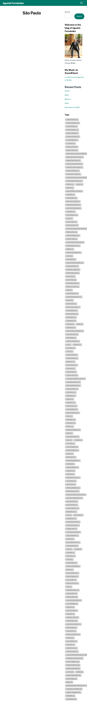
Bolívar (70, 569)
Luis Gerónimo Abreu (74, 600)
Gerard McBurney (73, 412)
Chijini (69, 351)
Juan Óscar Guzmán (73, 624)
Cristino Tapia (72, 239)
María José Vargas (73, 201)
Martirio (70, 249)
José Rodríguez (72, 293)
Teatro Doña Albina (73, 675)
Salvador (70, 324)
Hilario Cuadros (72, 129)
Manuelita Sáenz (72, 590)
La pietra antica (72, 545)
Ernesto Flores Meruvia (74, 164)
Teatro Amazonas (73, 273)
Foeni (69, 416)
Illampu (70, 399)
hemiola (70, 184)
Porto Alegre (71, 678)
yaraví (79, 184)
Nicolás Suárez (72, 389)
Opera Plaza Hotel (73, 522)
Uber (69, 549)
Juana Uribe (71, 579)
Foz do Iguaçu (72, 310)
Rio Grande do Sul (73, 542)
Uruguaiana (71, 320)
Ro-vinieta (78, 515)
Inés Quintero (71, 198)
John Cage (71, 484)
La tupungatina (72, 140)
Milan (69, 682)
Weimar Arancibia (73, 668)
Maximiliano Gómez (73, 204)
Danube (78, 440)
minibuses (71, 368)
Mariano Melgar (72, 133)
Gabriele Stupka (72, 450)
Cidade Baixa (71, 562)
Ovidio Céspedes (73, 170)
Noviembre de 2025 (72, 107)
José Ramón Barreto (74, 208)
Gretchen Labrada (73, 269)
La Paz (70, 672)
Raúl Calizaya (72, 365)
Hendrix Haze (72, 648)
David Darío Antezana (74, 296)
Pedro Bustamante (73, 460)
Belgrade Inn (71, 511)
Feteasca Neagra (73, 525)
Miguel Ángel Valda (73, 160)
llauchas (77, 344)
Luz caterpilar (71, 641)
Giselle (70, 300)
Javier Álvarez (72, 620)
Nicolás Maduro (72, 576)
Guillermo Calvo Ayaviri (74, 167)
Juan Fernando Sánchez (75, 262)
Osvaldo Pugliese (73, 123)
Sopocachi (71, 402)
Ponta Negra (71, 303)
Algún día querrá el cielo (75, 157)
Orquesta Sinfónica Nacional (76, 494)
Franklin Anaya (72, 358)
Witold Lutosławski (73, 487)
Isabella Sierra (72, 597)
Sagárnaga (71, 395)
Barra (79, 324)
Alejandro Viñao (72, 617)
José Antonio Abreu (73, 382)
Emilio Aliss (71, 457)
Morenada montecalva (74, 658)
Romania (70, 474)
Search (67, 12)
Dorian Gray (71, 279)
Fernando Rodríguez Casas (76, 378)
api (68, 344)
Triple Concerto (72, 651)
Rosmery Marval (72, 573)
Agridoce (70, 607)
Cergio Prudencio (73, 665)
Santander (71, 211)
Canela (78, 549)
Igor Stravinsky (72, 501)
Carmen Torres (72, 375)
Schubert (70, 464)
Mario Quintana (72, 314)
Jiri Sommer (71, 481)
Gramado (70, 552)
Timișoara (70, 470)
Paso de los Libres (73, 307)
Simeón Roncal (72, 119)
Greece (70, 426)
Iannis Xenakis (72, 504)
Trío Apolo (71, 699)
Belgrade (70, 695)
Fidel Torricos (71, 406)
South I (67, 91)
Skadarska (71, 419)
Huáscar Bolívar (72, 467)
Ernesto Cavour (72, 225)
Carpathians (71, 518)
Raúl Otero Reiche (73, 477)
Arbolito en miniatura (74, 252)
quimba (70, 187)
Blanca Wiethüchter (73, 385)
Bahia (67, 95)
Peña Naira (71, 259)
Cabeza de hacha (73, 136)
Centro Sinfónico (72, 508)
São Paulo (71, 556)
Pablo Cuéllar (72, 232)
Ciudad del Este (72, 266)
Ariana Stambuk (72, 535)
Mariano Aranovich (73, 634)
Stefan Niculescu (72, 491)
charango (70, 194)
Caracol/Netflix (72, 603)
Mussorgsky (71, 337)
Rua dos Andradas (73, 566)
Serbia (80, 672)
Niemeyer (70, 361)
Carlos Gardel (72, 126)
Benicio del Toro (72, 583)
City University (72, 610)
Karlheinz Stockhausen (74, 498)
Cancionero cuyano (73, 174)
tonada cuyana (72, 150)
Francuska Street (72, 436)
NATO (69, 433)
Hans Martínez (72, 409)
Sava (69, 440)
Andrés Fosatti (72, 354)
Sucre (69, 218)
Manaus (68, 99)
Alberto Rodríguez (73, 235)
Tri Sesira (70, 443)
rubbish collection (73, 341)
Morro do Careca (72, 286)
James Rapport (72, 447)
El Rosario (71, 348)
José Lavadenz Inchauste (75, 242)
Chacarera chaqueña (74, 689)
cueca (69, 256)
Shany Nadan (72, 593)
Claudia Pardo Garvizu (74, 181)
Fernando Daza (72, 334)
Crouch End (71, 631)
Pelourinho (71, 327)
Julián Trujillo (71, 221)
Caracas (70, 539)
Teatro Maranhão (73, 283)
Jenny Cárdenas (73, 661)
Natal (67, 103)
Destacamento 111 (73, 245)
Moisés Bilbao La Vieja (74, 191)
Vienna (70, 453)
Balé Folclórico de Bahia (75, 331)
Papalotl (70, 637)
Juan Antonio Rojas (73, 532)
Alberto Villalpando (73, 692)
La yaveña (71, 143)
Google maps (71, 528)
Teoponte (70, 614)
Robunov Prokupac (73, 429)
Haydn (69, 559)
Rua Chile (70, 276)
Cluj (69, 515)
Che (69, 586)
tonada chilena (72, 146)
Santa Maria (71, 317)
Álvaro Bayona (72, 215)
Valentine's (71, 423)
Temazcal (70, 644)
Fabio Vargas (71, 627)
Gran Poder (71, 392)
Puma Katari (71, 372)
